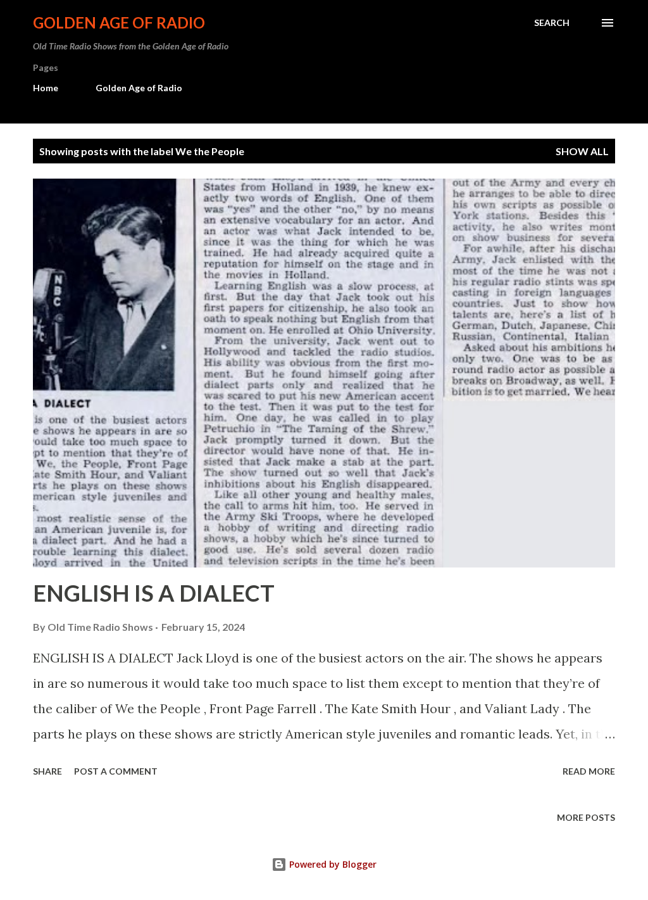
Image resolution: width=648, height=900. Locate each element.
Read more (589, 771)
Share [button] (47, 771)
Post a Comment (116, 771)
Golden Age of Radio (119, 22)
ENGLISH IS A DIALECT (154, 593)
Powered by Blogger (332, 864)
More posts (586, 817)
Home (45, 87)
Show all (582, 151)
